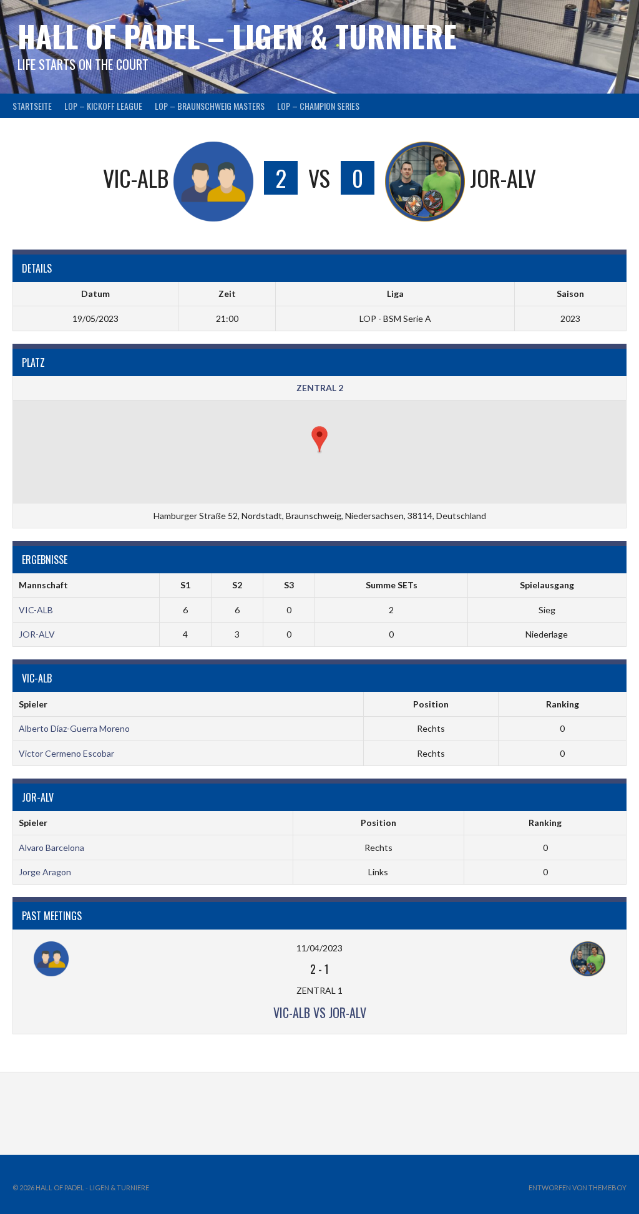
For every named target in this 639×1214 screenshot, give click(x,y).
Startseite (32, 105)
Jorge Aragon (45, 872)
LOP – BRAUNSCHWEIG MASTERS (210, 105)
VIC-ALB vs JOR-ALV (319, 1012)
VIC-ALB (36, 610)
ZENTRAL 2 (319, 387)
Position (431, 704)
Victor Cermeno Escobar (66, 753)
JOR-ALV (37, 634)
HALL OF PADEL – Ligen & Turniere (237, 36)
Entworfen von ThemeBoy (578, 1187)
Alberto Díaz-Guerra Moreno (74, 728)
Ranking (562, 704)
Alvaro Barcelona (51, 847)
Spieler (33, 704)
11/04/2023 (319, 948)
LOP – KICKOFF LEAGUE (103, 105)
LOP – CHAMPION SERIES (318, 105)
